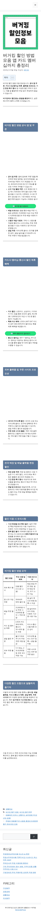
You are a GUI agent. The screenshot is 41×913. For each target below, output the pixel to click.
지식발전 (6, 898)
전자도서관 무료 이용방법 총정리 (15, 863)
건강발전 (6, 888)
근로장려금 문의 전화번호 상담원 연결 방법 (19, 872)
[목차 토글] (11, 77)
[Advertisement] (20, 154)
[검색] (34, 836)
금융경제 (6, 892)
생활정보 (9, 809)
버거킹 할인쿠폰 (26, 812)
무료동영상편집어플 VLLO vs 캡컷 (16, 854)
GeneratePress (20, 910)
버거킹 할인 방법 (12, 812)
